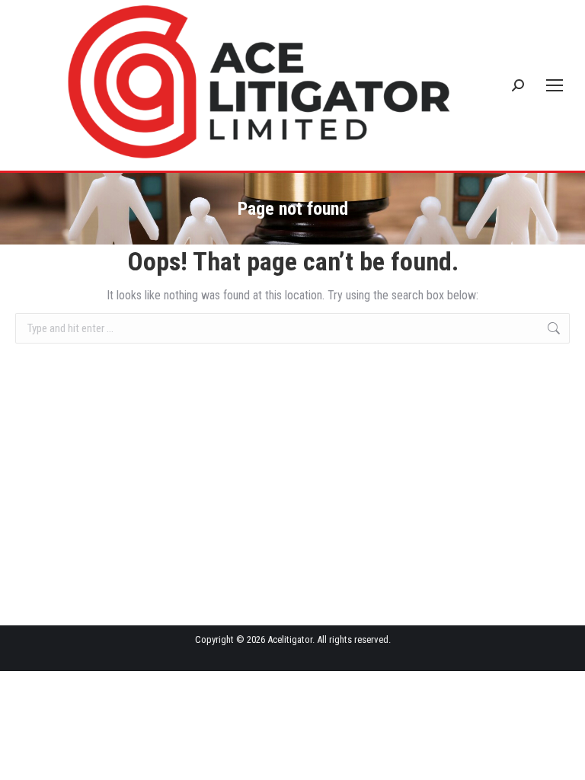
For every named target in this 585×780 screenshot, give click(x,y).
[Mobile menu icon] (554, 85)
